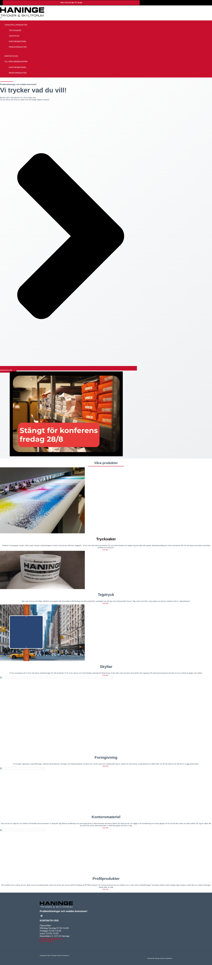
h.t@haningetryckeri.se (51, 939)
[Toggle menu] (31, 25)
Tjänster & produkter (15, 25)
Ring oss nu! (71, 3)
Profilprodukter (18, 47)
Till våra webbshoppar (16, 62)
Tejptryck (14, 36)
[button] (1, 18)
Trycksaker (15, 30)
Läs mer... (106, 550)
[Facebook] (41, 916)
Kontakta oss (11, 56)
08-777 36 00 (47, 941)
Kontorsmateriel (17, 41)
